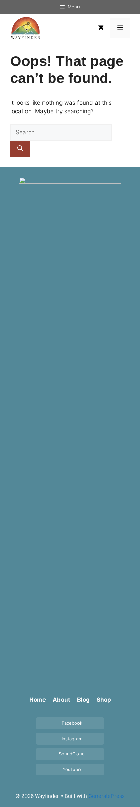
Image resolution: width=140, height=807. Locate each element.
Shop (104, 699)
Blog (83, 699)
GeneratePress (106, 796)
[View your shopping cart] (100, 28)
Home (37, 699)
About (61, 699)
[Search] (20, 149)
